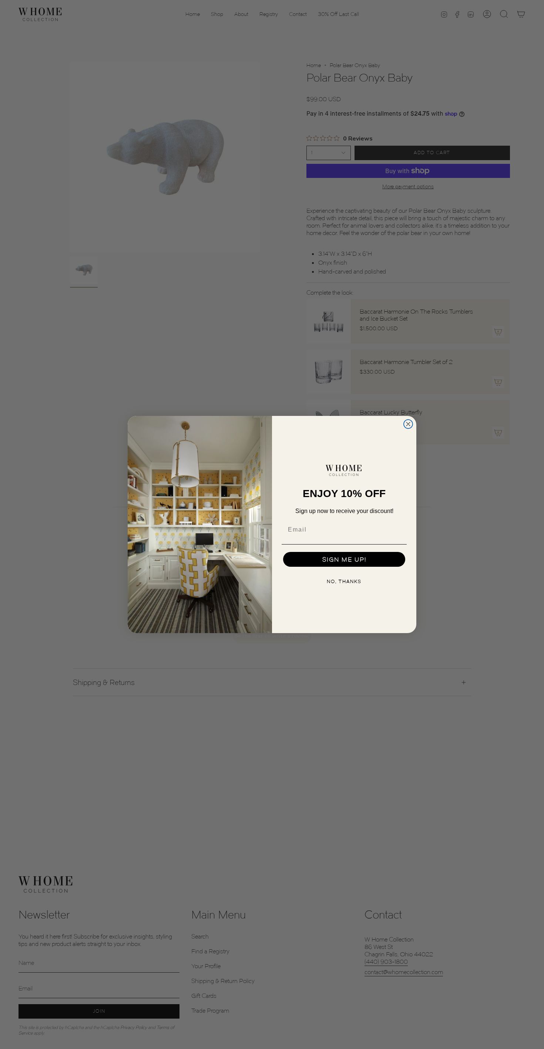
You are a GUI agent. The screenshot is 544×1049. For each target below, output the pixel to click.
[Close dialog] (408, 424)
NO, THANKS (344, 581)
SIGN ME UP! (344, 559)
